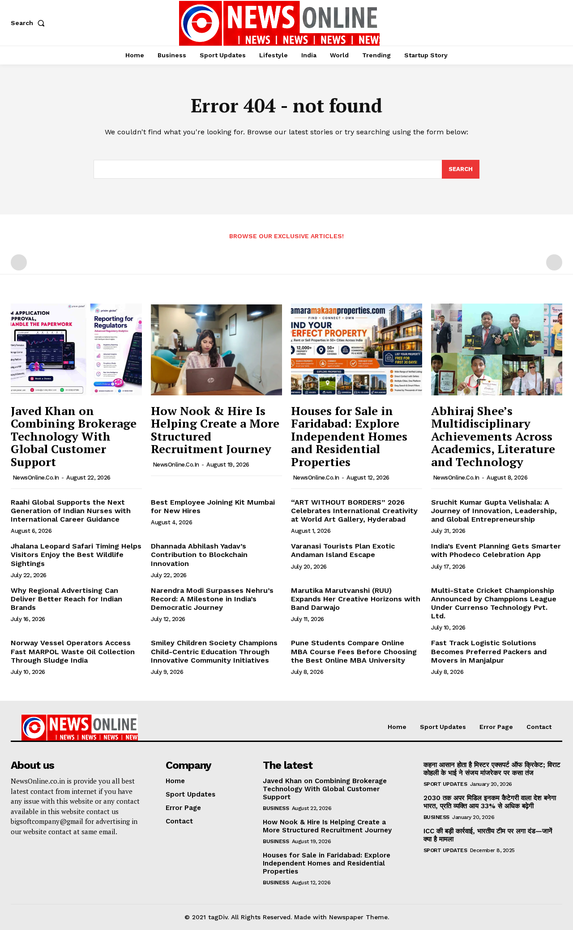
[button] (29, 22)
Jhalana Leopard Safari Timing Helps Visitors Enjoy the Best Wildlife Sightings (76, 554)
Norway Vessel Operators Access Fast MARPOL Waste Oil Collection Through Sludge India (73, 651)
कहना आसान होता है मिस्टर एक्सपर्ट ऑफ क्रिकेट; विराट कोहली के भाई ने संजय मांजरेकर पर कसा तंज (491, 769)
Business (276, 808)
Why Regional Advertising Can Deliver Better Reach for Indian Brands (66, 599)
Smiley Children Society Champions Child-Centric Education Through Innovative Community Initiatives (214, 651)
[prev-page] (19, 262)
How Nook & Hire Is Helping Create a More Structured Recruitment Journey (215, 430)
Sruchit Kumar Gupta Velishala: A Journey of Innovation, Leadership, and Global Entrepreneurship (494, 510)
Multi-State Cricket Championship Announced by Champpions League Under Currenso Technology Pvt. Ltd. (493, 603)
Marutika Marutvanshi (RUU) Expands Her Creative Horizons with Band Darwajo (355, 599)
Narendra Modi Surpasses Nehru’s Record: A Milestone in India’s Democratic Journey (212, 599)
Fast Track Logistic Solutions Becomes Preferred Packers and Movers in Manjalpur (489, 651)
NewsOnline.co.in (36, 477)
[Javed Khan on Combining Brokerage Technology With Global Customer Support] (76, 349)
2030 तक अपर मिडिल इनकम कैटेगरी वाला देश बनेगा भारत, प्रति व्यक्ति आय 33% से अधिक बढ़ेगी (489, 802)
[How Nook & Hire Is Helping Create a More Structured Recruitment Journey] (216, 349)
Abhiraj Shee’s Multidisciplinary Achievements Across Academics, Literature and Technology (493, 436)
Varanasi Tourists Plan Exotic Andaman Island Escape (343, 550)
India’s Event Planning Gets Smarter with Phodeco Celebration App (496, 550)
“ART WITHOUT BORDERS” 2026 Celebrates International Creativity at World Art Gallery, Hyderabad (354, 510)
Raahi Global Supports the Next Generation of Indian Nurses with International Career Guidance (71, 510)
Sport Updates (445, 784)
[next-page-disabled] (554, 262)
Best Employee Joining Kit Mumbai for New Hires (213, 506)
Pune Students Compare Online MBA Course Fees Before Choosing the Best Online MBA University (354, 651)
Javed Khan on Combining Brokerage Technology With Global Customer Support (74, 436)
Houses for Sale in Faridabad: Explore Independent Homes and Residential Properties (349, 436)
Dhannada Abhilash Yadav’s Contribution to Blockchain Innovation (199, 554)
